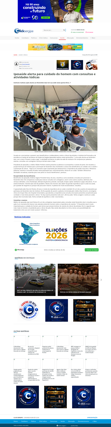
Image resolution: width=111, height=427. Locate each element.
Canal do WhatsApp (78, 32)
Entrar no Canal (92, 250)
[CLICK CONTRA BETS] (77, 65)
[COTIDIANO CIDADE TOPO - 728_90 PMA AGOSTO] (55, 47)
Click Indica (43, 38)
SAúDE (15, 55)
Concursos (54, 38)
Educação (70, 38)
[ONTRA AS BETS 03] (56, 310)
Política (34, 38)
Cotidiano (25, 38)
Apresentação (92, 417)
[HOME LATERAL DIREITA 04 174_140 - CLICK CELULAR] (91, 65)
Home (17, 38)
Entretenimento (82, 38)
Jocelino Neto (74, 425)
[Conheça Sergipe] (28, 233)
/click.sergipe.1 (62, 425)
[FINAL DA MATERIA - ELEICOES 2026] (56, 233)
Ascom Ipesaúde (26, 64)
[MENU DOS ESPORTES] (63, 65)
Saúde (62, 38)
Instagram (90, 32)
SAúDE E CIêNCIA (23, 55)
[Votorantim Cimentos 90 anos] (55, 11)
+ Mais (92, 38)
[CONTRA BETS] (27, 397)
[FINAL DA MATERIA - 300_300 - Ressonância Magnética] (84, 233)
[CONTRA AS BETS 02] (28, 310)
